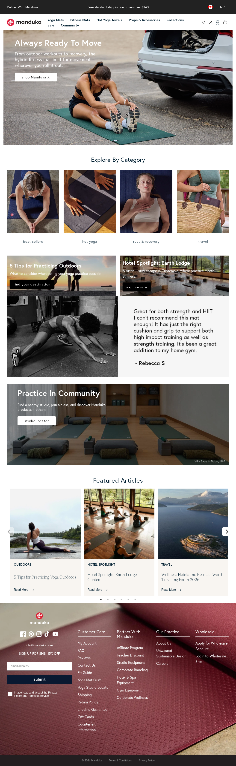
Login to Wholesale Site (210, 659)
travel (203, 241)
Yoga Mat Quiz (89, 679)
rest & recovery (146, 241)
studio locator (36, 420)
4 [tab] (121, 599)
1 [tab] (100, 599)
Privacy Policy (147, 760)
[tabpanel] (45, 542)
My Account (87, 643)
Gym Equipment (129, 690)
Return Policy (88, 702)
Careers (162, 663)
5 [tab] (128, 599)
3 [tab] (114, 599)
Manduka (96, 760)
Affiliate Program (130, 647)
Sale (50, 25)
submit (39, 679)
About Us (163, 643)
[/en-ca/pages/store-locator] (217, 22)
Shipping (85, 694)
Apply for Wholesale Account (211, 646)
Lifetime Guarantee (92, 709)
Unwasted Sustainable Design (171, 653)
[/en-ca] (24, 22)
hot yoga (89, 241)
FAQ (81, 650)
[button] (111, 20)
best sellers (33, 241)
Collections (175, 20)
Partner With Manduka (22, 7)
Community (70, 25)
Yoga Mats (55, 20)
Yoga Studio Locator (94, 687)
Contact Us (87, 665)
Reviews (84, 657)
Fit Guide (85, 672)
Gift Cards (86, 716)
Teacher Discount (130, 655)
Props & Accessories (144, 20)
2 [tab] (107, 599)
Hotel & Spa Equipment (126, 680)
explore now (137, 287)
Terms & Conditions (120, 760)
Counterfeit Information (87, 727)
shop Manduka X (36, 77)
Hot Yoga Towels (109, 20)
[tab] (100, 599)
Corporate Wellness (132, 697)
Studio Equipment (131, 662)
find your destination (32, 284)
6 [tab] (135, 599)
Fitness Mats (80, 20)
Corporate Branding (132, 669)
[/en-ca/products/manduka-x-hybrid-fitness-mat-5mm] (118, 87)
